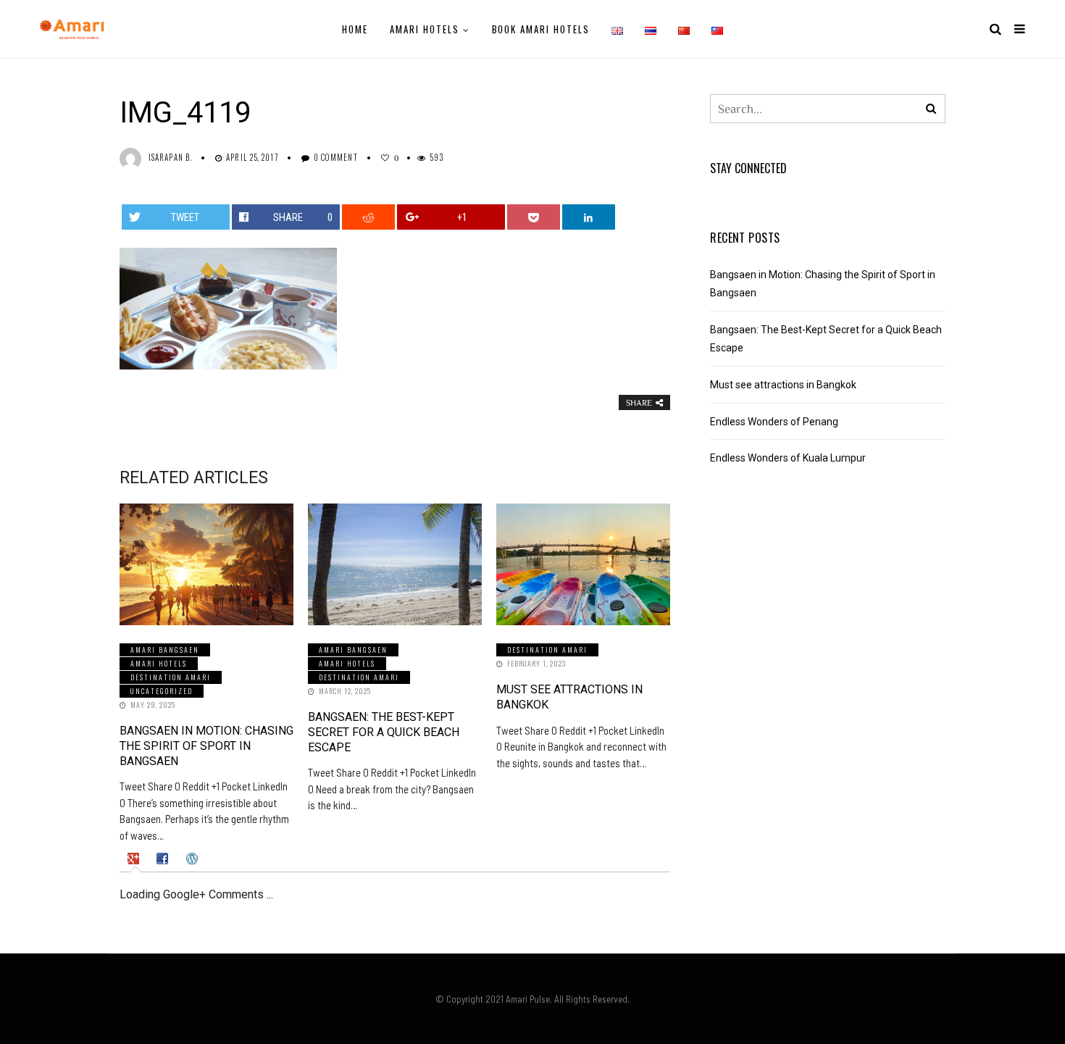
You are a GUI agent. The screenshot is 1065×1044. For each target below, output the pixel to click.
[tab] (135, 858)
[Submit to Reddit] (369, 217)
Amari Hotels (424, 29)
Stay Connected (748, 168)
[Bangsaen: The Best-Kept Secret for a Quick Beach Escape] (395, 564)
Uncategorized (161, 690)
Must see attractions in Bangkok (783, 385)
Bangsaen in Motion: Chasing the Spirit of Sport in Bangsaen (206, 746)
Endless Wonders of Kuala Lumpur (788, 458)
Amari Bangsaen (164, 649)
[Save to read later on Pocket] (534, 217)
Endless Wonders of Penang (774, 421)
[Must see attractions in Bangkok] (583, 564)
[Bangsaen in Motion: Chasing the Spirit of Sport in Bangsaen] (206, 564)
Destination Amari (170, 677)
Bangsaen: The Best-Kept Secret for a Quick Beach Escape (383, 732)
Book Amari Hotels (541, 29)
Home (355, 29)
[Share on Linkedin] (589, 217)
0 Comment (336, 157)
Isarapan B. (170, 157)
